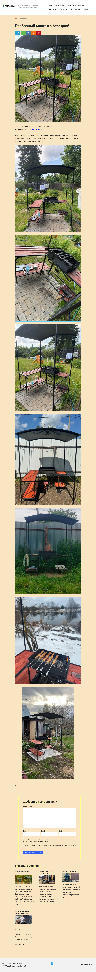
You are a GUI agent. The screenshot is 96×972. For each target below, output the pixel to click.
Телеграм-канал (37, 129)
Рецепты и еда (75, 9)
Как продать (64, 9)
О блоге (85, 9)
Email (43, 831)
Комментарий (28, 806)
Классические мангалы (56, 5)
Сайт (61, 831)
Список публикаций (85, 964)
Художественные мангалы (75, 5)
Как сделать (53, 9)
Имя (24, 831)
